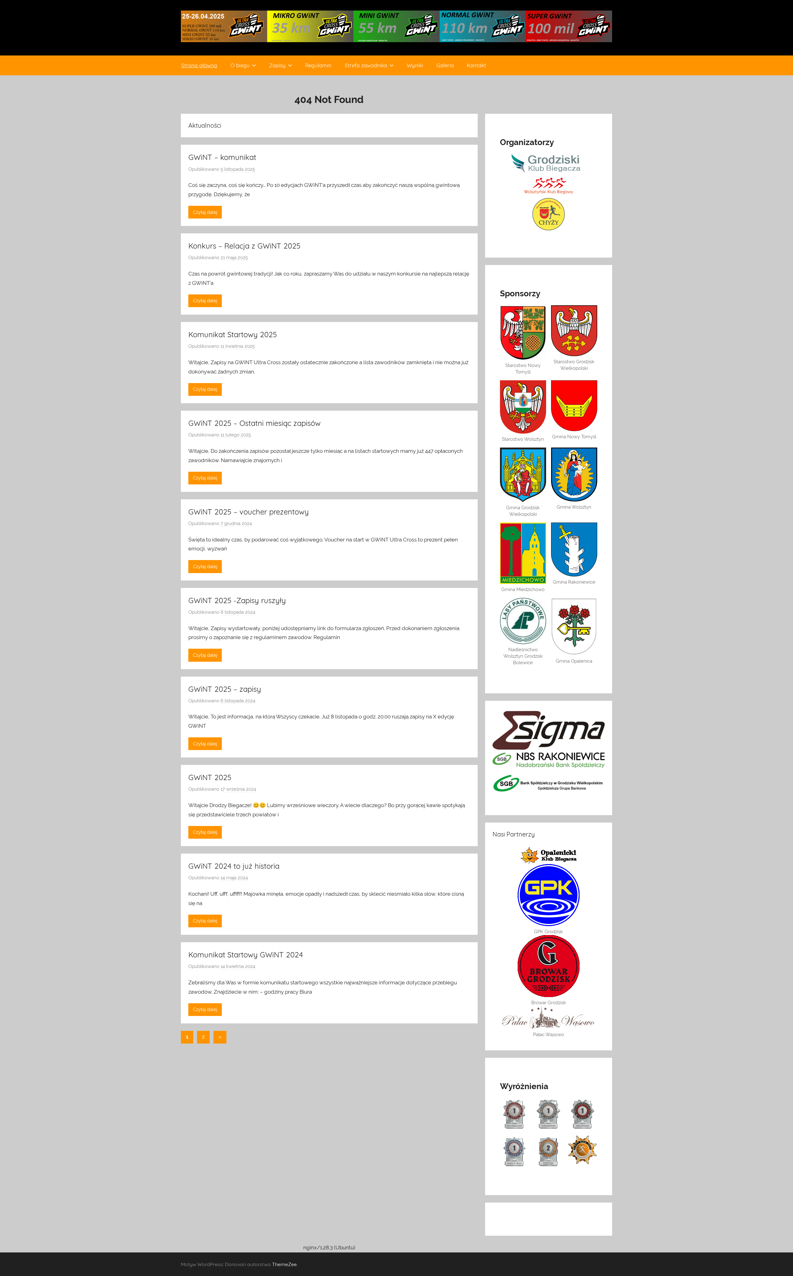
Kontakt (476, 65)
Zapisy (277, 65)
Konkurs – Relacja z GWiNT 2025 (244, 245)
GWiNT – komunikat (222, 157)
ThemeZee (284, 1264)
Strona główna (199, 65)
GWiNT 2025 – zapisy (224, 689)
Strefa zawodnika (366, 65)
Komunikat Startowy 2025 (232, 334)
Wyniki (415, 65)
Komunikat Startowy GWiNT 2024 (245, 954)
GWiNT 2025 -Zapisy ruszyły (237, 600)
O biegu (240, 65)
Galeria (445, 65)
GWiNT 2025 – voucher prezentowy (248, 511)
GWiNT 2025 (209, 777)
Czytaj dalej (205, 212)
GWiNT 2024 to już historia (233, 866)
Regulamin (318, 65)
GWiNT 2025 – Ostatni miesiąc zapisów (254, 423)
